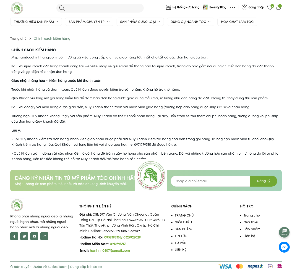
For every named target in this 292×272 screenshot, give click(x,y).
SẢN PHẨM (183, 229)
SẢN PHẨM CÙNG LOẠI (138, 21)
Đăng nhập (256, 7)
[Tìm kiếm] (61, 8)
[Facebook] (14, 236)
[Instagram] (44, 236)
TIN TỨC (181, 236)
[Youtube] (34, 236)
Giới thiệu (251, 222)
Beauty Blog (217, 7)
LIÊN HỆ (180, 249)
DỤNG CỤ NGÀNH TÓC (189, 21)
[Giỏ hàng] (279, 7)
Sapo (97, 266)
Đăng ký (263, 181)
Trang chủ (252, 215)
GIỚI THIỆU (183, 222)
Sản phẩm (252, 229)
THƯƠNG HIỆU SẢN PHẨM (34, 21)
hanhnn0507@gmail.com (110, 250)
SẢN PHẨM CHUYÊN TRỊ (87, 21)
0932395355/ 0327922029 (122, 237)
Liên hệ (249, 236)
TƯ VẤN (180, 242)
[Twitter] (24, 236)
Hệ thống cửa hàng (185, 7)
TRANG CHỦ (184, 215)
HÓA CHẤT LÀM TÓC (237, 21)
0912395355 (118, 244)
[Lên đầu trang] (285, 220)
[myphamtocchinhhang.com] (31, 8)
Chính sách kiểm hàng (33, 50)
